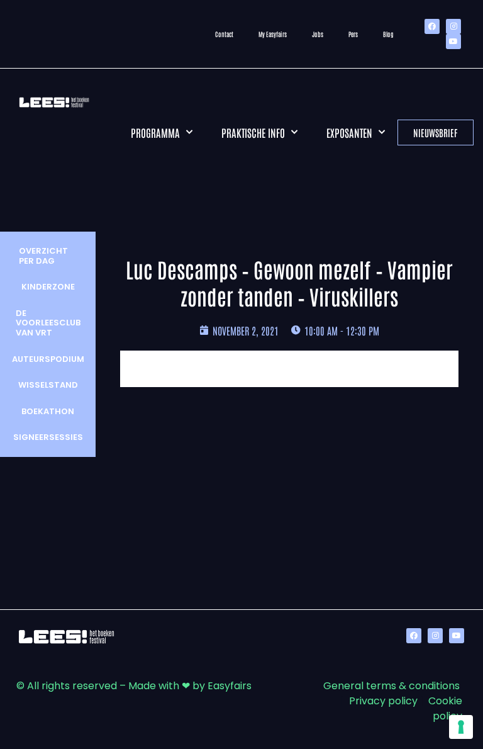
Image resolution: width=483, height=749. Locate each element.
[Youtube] (453, 41)
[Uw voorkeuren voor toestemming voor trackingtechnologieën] (461, 727)
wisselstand (48, 385)
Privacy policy (383, 701)
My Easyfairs (272, 34)
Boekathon (47, 411)
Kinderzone (48, 287)
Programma (155, 132)
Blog (388, 34)
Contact (224, 34)
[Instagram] (453, 26)
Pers (353, 34)
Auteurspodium (48, 359)
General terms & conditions (391, 686)
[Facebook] (432, 26)
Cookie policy (445, 708)
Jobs (317, 34)
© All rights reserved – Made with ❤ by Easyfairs (134, 686)
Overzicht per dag (43, 256)
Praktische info (253, 132)
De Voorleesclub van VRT (48, 323)
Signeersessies (48, 437)
